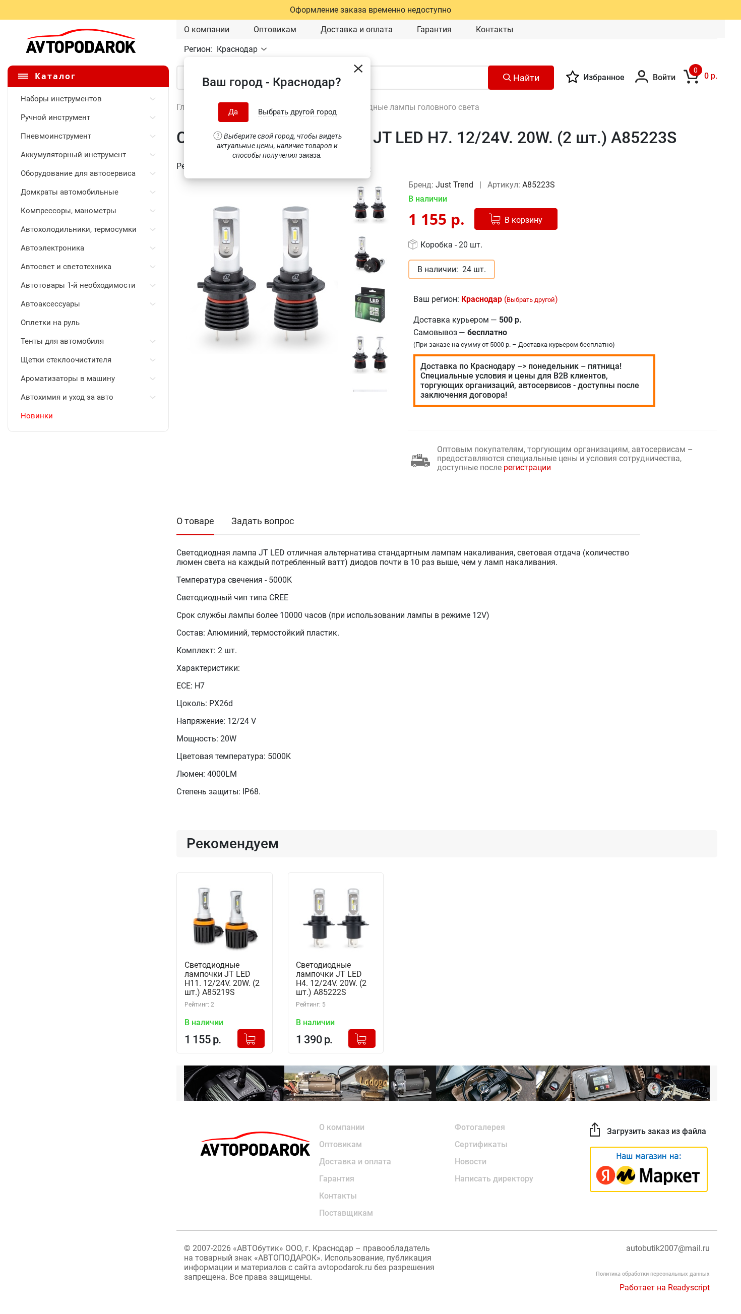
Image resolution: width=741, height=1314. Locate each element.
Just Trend (455, 185)
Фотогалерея (480, 1127)
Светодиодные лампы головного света (406, 107)
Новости (470, 1161)
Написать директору (494, 1178)
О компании (206, 29)
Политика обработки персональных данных (653, 1274)
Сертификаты (481, 1144)
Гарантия (434, 29)
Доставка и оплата (357, 29)
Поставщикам (346, 1213)
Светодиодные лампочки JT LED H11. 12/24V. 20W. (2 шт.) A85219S (222, 979)
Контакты (494, 29)
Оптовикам (275, 29)
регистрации (527, 467)
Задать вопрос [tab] (262, 521)
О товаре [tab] (195, 521)
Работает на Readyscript (665, 1287)
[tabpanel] (261, 278)
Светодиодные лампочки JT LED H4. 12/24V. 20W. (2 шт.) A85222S (331, 979)
